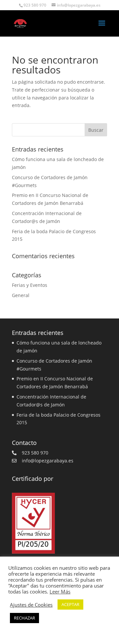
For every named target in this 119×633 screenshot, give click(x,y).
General (20, 295)
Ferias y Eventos (29, 285)
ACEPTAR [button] (70, 604)
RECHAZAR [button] (24, 618)
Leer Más (60, 591)
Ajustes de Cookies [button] (31, 605)
